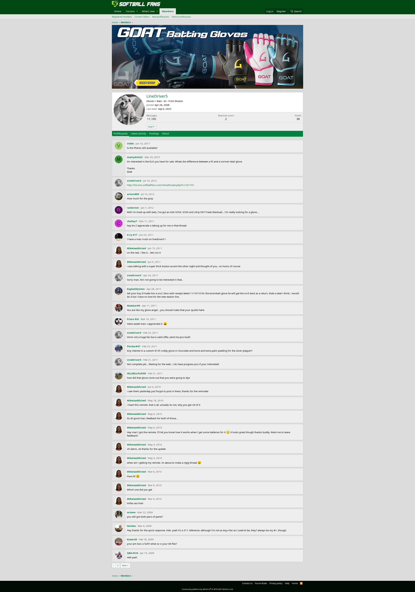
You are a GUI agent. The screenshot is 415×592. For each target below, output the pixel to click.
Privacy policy (276, 583)
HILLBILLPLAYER (136, 373)
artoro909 (133, 194)
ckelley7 (132, 221)
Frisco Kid (133, 319)
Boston (179, 101)
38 (298, 119)
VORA (130, 143)
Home (117, 11)
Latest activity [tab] (138, 133)
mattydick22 (135, 157)
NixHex (131, 525)
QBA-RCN (132, 553)
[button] (137, 11)
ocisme (131, 512)
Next (124, 565)
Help (287, 583)
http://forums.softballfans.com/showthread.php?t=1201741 (160, 185)
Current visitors (142, 16)
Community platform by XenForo (207, 589)
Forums (130, 11)
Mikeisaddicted (136, 248)
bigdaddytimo (136, 288)
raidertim (133, 207)
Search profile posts (181, 16)
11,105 (151, 119)
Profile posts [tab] (121, 133)
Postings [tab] (154, 133)
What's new (148, 11)
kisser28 (132, 539)
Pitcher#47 (133, 346)
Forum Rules (261, 583)
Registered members (122, 16)
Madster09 (133, 305)
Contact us (247, 583)
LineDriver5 (134, 180)
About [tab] (165, 133)
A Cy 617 (132, 234)
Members (167, 11)
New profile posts (160, 16)
